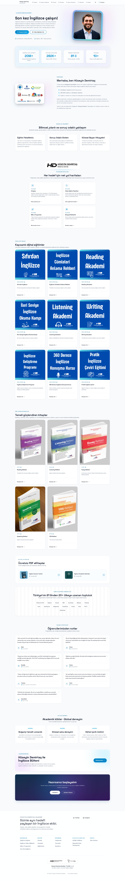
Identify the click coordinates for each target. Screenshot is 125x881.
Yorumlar (58, 843)
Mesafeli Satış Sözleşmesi (77, 844)
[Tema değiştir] (95, 2)
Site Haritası (94, 840)
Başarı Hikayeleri (72, 2)
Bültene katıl (99, 760)
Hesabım (102, 2)
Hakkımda (81, 2)
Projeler (54, 2)
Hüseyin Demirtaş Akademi (58, 866)
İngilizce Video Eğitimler (27, 843)
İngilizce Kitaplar (25, 840)
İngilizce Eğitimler (45, 2)
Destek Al (54, 792)
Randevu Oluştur (68, 792)
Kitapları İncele (23, 32)
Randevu (62, 2)
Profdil (68, 866)
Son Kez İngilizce (25, 849)
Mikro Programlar (25, 846)
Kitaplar (35, 2)
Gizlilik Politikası (77, 840)
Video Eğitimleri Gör (39, 32)
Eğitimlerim (41, 846)
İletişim (89, 2)
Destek (40, 840)
